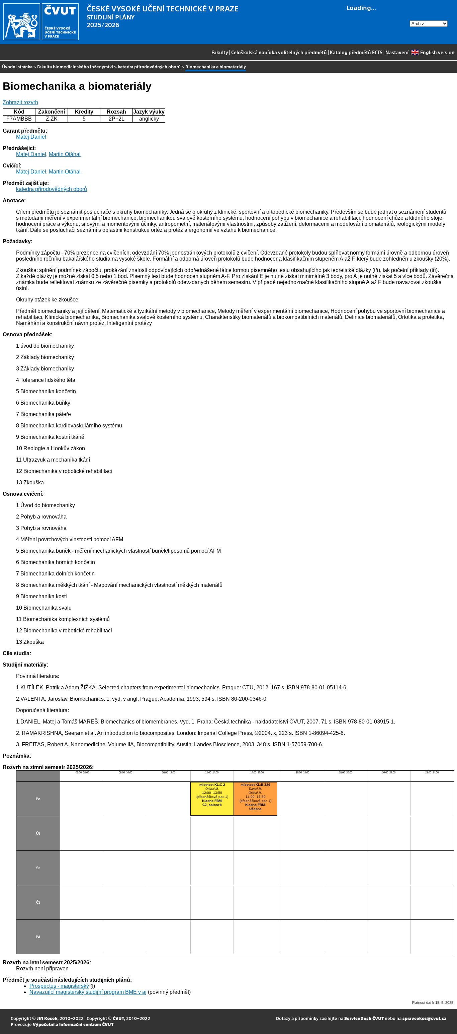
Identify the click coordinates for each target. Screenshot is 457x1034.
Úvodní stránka (17, 66)
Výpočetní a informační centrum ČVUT (73, 1024)
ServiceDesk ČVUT (364, 1018)
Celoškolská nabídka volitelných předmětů (279, 52)
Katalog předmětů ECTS (356, 52)
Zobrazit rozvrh (20, 102)
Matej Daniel (31, 137)
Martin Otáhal (65, 154)
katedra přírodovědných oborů (149, 66)
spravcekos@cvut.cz (424, 1018)
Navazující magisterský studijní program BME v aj (88, 992)
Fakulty (219, 52)
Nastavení (396, 52)
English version (437, 52)
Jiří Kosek (47, 1018)
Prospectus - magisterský (59, 986)
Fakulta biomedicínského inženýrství (75, 66)
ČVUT (118, 1018)
